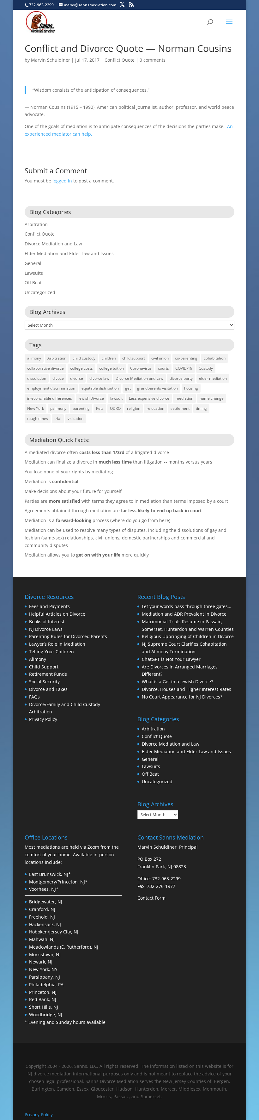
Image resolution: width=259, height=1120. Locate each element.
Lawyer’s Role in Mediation (57, 644)
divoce (58, 378)
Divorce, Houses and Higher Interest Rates (186, 689)
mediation (184, 398)
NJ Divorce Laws (46, 629)
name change (212, 398)
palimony (58, 408)
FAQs (34, 697)
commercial (194, 538)
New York (35, 408)
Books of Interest (46, 621)
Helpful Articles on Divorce (57, 614)
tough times (37, 418)
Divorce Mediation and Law (53, 244)
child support (133, 358)
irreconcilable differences (49, 398)
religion (133, 408)
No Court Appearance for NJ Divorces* (182, 697)
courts (163, 368)
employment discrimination (51, 388)
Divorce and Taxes (48, 689)
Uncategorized (40, 292)
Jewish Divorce (91, 398)
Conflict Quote (120, 60)
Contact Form (151, 898)
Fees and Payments (49, 606)
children (109, 358)
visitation (75, 418)
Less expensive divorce (149, 398)
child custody (84, 358)
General (33, 263)
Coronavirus (141, 368)
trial (57, 418)
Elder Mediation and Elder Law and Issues (69, 253)
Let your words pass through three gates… (186, 606)
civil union (160, 358)
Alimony (37, 659)
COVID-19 (183, 368)
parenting (81, 408)
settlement (180, 408)
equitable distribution (100, 388)
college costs (81, 368)
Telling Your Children (51, 652)
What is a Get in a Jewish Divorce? (177, 682)
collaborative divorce (45, 368)
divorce (76, 378)
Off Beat (33, 283)
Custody (206, 368)
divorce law (99, 378)
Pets (100, 408)
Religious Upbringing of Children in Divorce (188, 636)
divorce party (181, 378)
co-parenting (186, 358)
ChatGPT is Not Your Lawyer (171, 659)
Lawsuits (34, 273)
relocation (155, 408)
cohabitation (215, 358)
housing (191, 388)
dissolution (36, 378)
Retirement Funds (48, 674)
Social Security (44, 682)
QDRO (115, 408)
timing (201, 408)
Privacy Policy (43, 719)
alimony (34, 358)
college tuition (111, 368)
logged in (62, 181)
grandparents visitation (157, 388)
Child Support (43, 667)
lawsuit (116, 398)
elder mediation (213, 378)
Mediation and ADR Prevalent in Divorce (184, 614)
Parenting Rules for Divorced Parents (68, 636)
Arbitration (36, 224)
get (128, 388)
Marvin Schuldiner (50, 60)
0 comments (153, 60)
